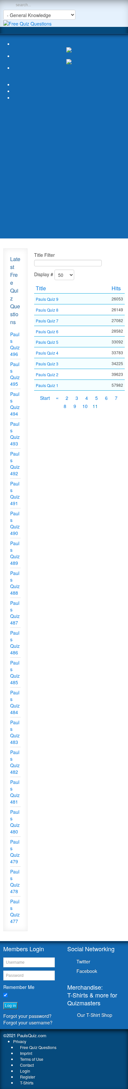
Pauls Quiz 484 (15, 702)
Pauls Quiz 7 (47, 320)
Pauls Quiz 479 (15, 851)
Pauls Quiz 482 (15, 762)
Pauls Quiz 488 (15, 583)
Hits (116, 288)
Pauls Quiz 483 (15, 732)
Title (41, 288)
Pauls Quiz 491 (15, 493)
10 (85, 406)
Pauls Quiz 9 (47, 299)
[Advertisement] (64, 171)
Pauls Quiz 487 (15, 613)
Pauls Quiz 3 (47, 363)
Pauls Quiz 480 (15, 822)
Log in (10, 1005)
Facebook (86, 971)
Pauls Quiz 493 (15, 434)
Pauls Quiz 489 (15, 553)
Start (45, 398)
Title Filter (44, 255)
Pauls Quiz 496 (15, 344)
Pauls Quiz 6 (47, 331)
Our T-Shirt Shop (94, 1015)
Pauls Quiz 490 (15, 523)
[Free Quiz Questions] (27, 23)
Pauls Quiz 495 (15, 374)
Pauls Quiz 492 (15, 463)
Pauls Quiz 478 (15, 881)
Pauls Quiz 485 (15, 672)
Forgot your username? (28, 1022)
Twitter (83, 961)
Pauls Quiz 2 (47, 374)
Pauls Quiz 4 (47, 353)
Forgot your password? (27, 1016)
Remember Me (18, 987)
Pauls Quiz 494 (15, 404)
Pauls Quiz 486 (15, 642)
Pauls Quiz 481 (15, 792)
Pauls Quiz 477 (15, 911)
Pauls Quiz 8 (47, 310)
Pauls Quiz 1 (47, 385)
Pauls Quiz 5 (47, 342)
